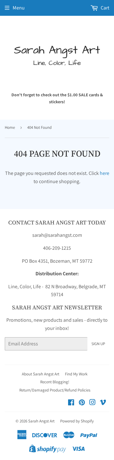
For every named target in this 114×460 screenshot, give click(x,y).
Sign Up (98, 344)
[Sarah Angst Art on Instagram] (92, 403)
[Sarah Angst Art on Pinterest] (82, 403)
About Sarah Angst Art (40, 374)
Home (10, 127)
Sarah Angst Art (41, 421)
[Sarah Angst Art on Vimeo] (103, 403)
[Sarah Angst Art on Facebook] (71, 403)
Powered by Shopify (77, 421)
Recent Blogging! (54, 382)
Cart (104, 7)
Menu (19, 7)
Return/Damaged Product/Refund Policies (54, 390)
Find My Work (76, 374)
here (104, 173)
